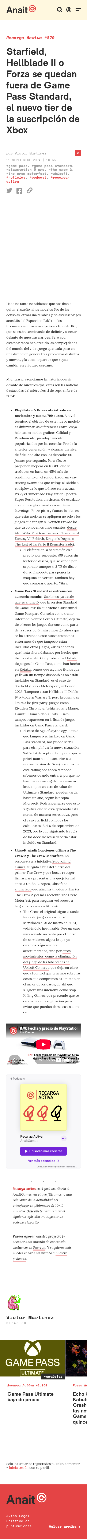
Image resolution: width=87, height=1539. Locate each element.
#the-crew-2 (60, 169)
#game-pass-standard (52, 165)
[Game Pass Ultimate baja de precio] (32, 1358)
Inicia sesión (19, 1467)
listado (72, 658)
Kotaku (25, 669)
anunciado (23, 889)
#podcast (38, 177)
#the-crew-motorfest (26, 173)
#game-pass (16, 165)
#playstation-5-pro (25, 169)
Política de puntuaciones (19, 1523)
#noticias (15, 177)
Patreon (39, 1247)
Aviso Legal (18, 1515)
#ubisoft (59, 173)
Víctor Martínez (30, 153)
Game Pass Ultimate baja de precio (30, 1397)
